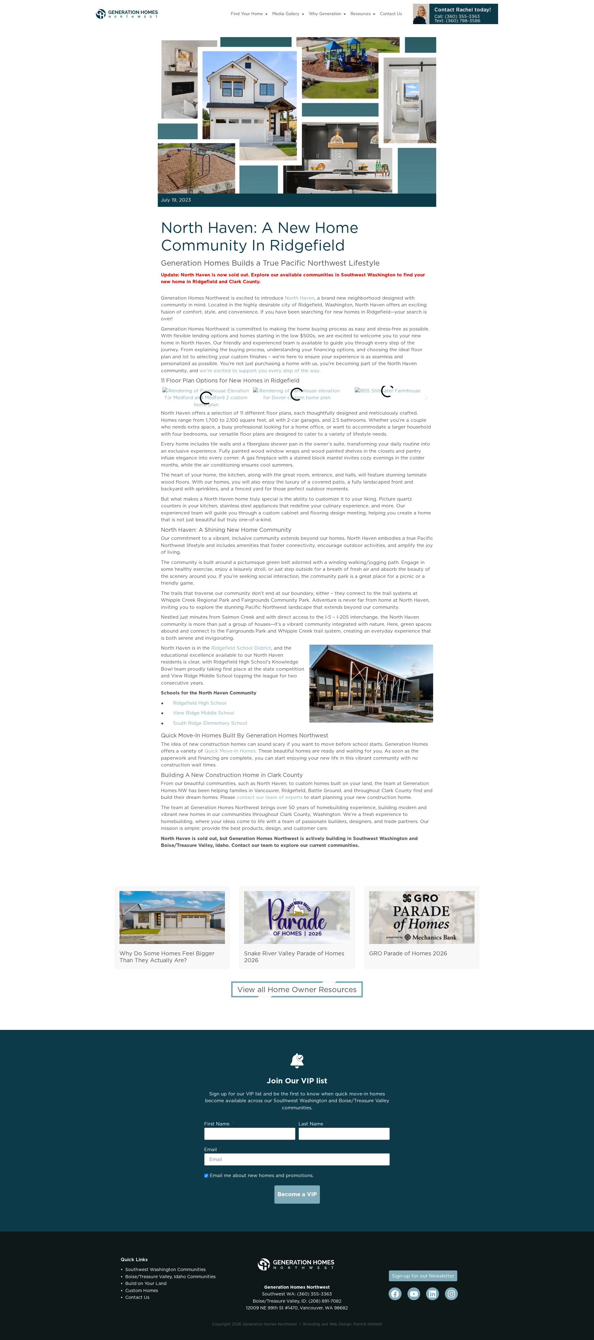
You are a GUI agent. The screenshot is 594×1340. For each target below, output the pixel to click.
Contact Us (137, 1297)
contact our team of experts (270, 797)
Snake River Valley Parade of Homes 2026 (294, 957)
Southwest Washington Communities (165, 1269)
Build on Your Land (145, 1283)
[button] (168, 398)
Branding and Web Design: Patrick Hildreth (342, 1324)
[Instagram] (451, 1293)
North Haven (299, 298)
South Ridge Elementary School (210, 723)
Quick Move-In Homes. (230, 751)
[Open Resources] (374, 14)
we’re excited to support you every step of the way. (260, 370)
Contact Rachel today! (462, 9)
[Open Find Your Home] (267, 14)
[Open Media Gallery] (303, 14)
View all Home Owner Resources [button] (297, 989)
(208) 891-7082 (324, 1301)
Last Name (312, 1123)
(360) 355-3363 (314, 1294)
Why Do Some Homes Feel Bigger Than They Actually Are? (166, 957)
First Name (217, 1123)
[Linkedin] (432, 1293)
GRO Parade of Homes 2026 (408, 953)
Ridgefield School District (241, 648)
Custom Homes (141, 1290)
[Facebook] (395, 1293)
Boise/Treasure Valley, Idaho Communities (170, 1277)
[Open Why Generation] (345, 14)
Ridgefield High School (199, 703)
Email (211, 1149)
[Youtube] (413, 1293)
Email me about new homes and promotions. (261, 1175)
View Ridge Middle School (203, 713)
